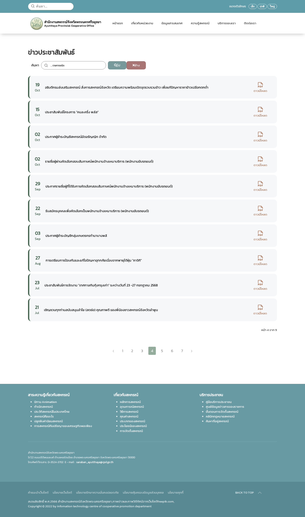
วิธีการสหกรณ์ (129, 411)
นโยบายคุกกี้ (175, 492)
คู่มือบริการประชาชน (219, 401)
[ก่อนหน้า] (113, 351)
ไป (118, 65)
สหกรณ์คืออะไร (44, 416)
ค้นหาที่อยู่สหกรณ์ (217, 421)
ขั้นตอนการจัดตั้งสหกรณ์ (222, 411)
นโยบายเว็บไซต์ (62, 492)
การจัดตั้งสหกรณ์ (131, 430)
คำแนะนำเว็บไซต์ (38, 492)
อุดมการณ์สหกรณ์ (132, 406)
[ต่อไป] (191, 351)
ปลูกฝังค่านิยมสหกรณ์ (48, 421)
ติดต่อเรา (250, 23)
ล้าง (137, 65)
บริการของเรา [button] (227, 23)
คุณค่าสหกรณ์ (129, 416)
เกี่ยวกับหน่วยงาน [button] (142, 23)
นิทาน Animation (45, 401)
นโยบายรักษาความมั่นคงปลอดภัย (97, 492)
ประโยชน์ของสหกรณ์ (133, 425)
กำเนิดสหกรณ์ (43, 406)
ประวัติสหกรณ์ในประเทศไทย (52, 411)
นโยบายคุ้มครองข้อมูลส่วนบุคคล (143, 492)
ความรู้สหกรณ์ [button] (200, 23)
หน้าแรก (117, 23)
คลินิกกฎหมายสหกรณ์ (220, 416)
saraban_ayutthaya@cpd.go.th (94, 462)
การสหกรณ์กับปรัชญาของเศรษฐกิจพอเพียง (63, 425)
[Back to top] (260, 493)
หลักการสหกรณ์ (130, 401)
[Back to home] (66, 23)
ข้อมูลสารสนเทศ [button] (172, 23)
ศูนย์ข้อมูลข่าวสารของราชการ (225, 406)
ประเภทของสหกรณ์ (132, 421)
